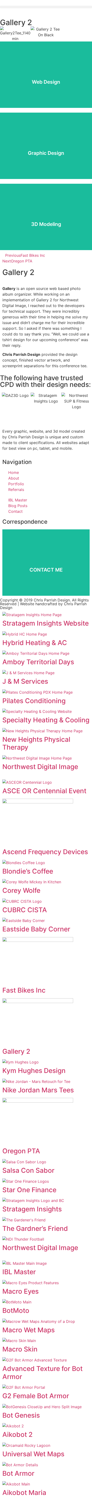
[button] (46, 7)
